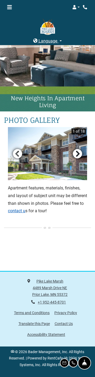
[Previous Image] (17, 153)
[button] (76, 7)
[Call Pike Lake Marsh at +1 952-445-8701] (85, 7)
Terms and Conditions (32, 312)
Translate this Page (34, 323)
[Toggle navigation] (9, 7)
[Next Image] (77, 153)
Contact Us (64, 323)
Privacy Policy (65, 312)
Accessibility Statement (46, 334)
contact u (16, 210)
